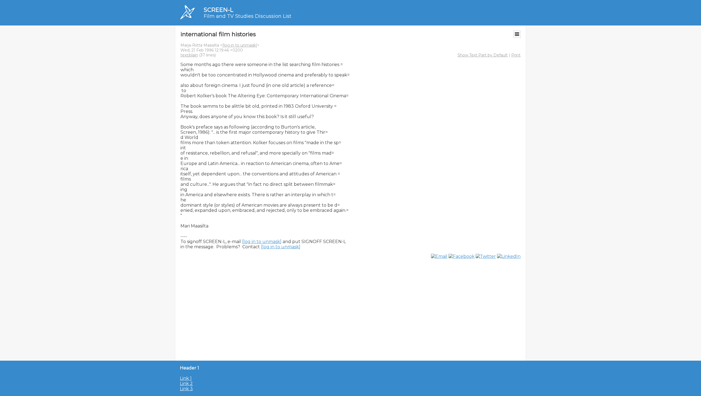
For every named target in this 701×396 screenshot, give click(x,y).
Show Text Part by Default (483, 55)
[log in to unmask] (239, 45)
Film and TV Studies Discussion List (247, 16)
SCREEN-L (218, 9)
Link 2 (186, 383)
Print (516, 55)
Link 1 (186, 378)
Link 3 (186, 388)
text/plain (189, 55)
